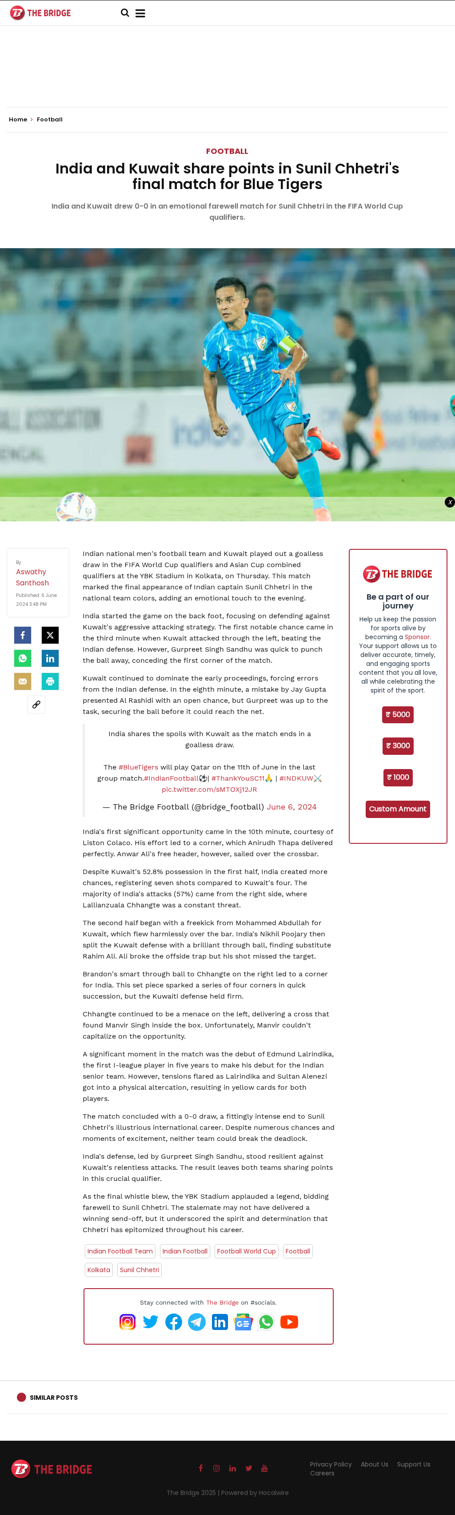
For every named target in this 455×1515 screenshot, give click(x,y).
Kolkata (99, 1269)
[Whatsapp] (23, 658)
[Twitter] (50, 635)
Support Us (414, 1464)
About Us (374, 1464)
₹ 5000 (398, 714)
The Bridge (222, 1302)
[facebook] (23, 635)
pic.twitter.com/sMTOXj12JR (209, 789)
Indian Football (185, 1251)
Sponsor (417, 637)
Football (227, 151)
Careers (322, 1473)
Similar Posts (54, 1397)
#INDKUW (296, 778)
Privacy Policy (331, 1464)
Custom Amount (398, 809)
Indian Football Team (120, 1251)
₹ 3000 (398, 746)
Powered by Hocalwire (255, 1492)
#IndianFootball (171, 778)
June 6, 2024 (292, 806)
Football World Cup (246, 1251)
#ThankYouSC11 (238, 778)
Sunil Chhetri (139, 1269)
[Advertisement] (227, 80)
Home (18, 120)
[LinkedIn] (50, 658)
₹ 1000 (398, 777)
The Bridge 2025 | (194, 1492)
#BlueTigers (138, 767)
